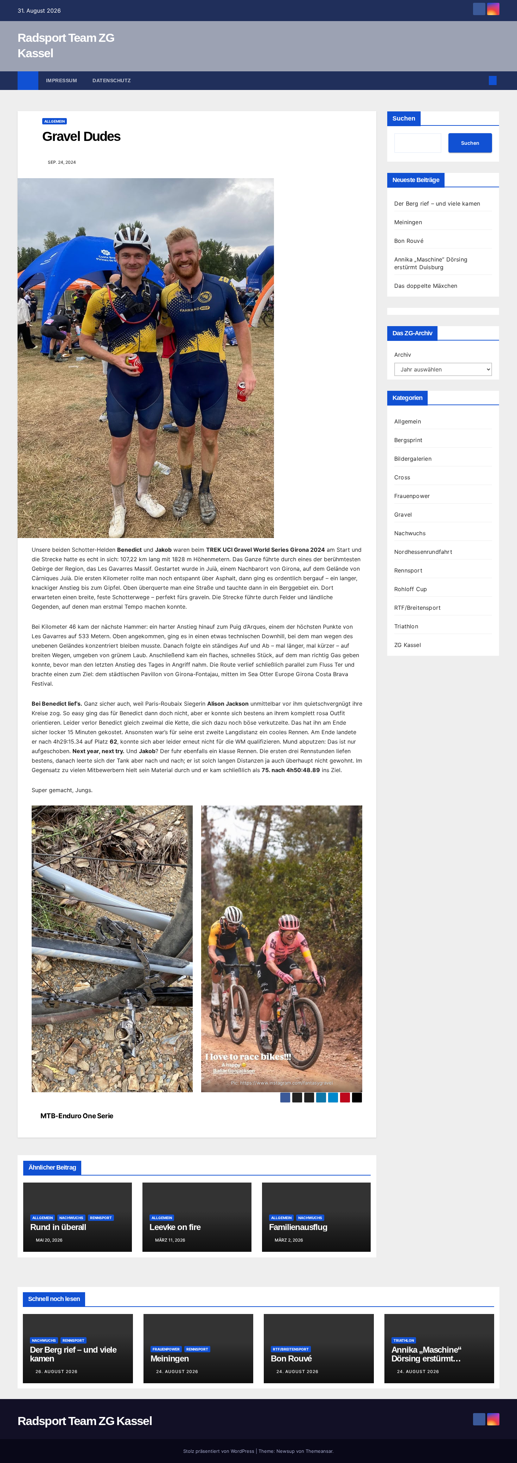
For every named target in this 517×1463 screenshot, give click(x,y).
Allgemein (54, 121)
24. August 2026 (177, 1371)
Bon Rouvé (408, 240)
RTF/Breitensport (417, 607)
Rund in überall (58, 1227)
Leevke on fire (174, 1227)
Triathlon (406, 626)
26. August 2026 (57, 1371)
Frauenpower (412, 495)
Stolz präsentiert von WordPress (219, 1451)
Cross (402, 477)
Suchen (403, 118)
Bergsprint (408, 440)
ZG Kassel (407, 644)
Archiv (402, 354)
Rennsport (101, 1218)
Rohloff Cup (410, 589)
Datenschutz (111, 80)
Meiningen (408, 222)
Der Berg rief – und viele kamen (437, 203)
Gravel (403, 514)
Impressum (61, 80)
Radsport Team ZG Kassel (85, 1421)
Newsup (285, 1451)
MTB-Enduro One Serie (76, 1116)
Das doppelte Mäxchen (425, 285)
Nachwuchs (71, 1218)
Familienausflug (298, 1227)
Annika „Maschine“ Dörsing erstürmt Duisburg (426, 1358)
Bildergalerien (413, 458)
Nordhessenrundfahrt (423, 551)
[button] (481, 80)
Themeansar (319, 1451)
